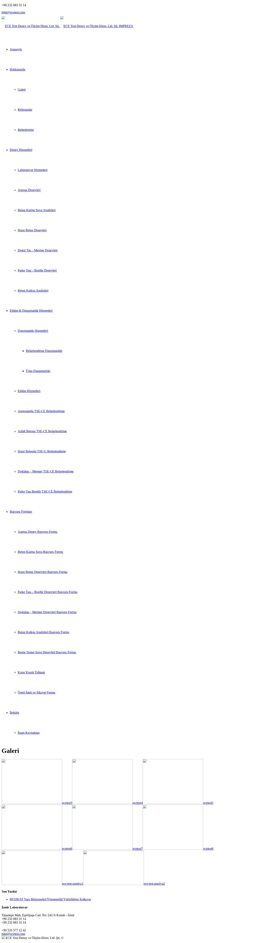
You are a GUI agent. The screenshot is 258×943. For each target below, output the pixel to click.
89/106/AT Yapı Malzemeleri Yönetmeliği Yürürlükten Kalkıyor (50, 899)
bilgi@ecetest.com (13, 12)
